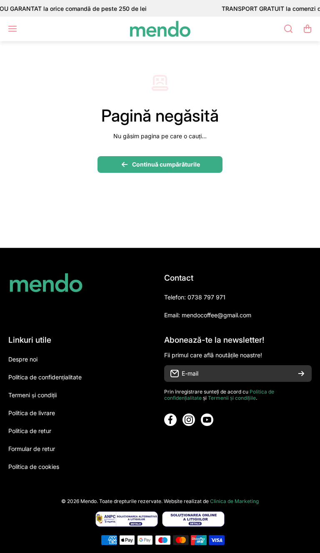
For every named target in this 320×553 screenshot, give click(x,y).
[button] (307, 29)
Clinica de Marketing (234, 501)
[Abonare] (301, 373)
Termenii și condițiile (232, 398)
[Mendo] (160, 29)
